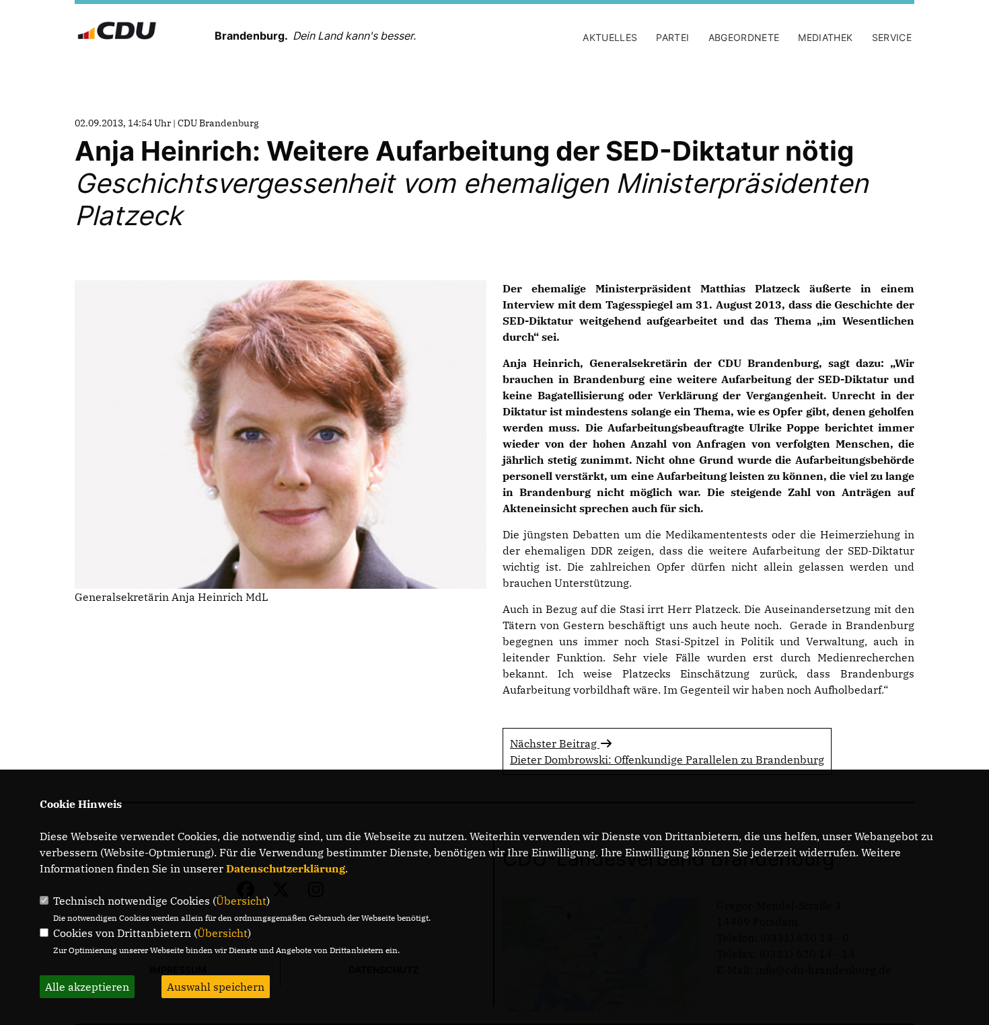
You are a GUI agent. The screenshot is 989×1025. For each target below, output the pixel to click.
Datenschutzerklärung (285, 868)
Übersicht (241, 900)
